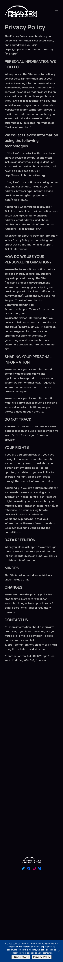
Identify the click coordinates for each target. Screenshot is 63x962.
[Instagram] (34, 868)
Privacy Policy (41, 957)
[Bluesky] (40, 868)
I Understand (21, 957)
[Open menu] (56, 11)
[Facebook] (29, 868)
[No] (59, 950)
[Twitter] (23, 868)
